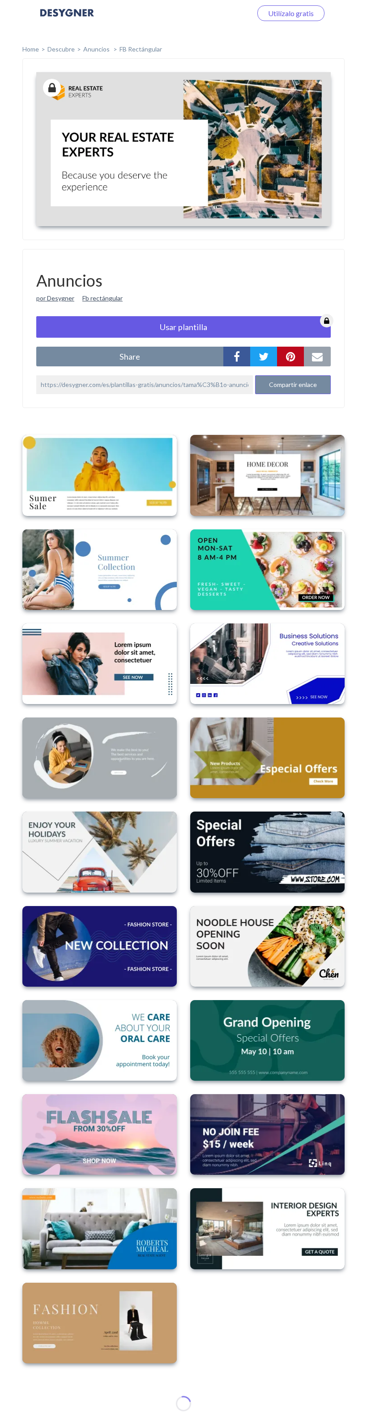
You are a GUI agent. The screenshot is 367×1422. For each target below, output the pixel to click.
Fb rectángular (102, 298)
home (30, 49)
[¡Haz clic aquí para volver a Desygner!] (67, 19)
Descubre (61, 49)
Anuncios (97, 49)
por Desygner (55, 298)
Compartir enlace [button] (293, 384)
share (129, 356)
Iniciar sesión (221, 13)
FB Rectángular (140, 49)
